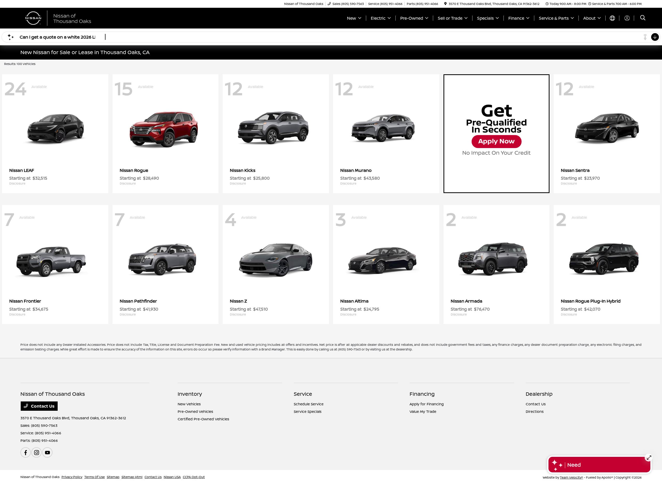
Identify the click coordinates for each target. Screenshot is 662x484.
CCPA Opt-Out (194, 477)
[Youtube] (47, 452)
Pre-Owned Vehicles (195, 411)
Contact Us (42, 406)
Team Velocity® (571, 477)
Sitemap (113, 477)
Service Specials (307, 411)
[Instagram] (36, 452)
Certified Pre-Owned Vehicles (203, 418)
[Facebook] (25, 452)
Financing (422, 393)
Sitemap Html (132, 477)
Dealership (539, 393)
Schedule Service (309, 403)
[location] (445, 4)
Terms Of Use (94, 477)
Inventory (190, 393)
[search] (642, 18)
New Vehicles (189, 403)
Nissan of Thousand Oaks (39, 477)
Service (303, 393)
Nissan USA (172, 477)
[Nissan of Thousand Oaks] (64, 17)
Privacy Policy (72, 477)
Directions (535, 411)
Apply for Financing (427, 403)
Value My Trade (423, 411)
